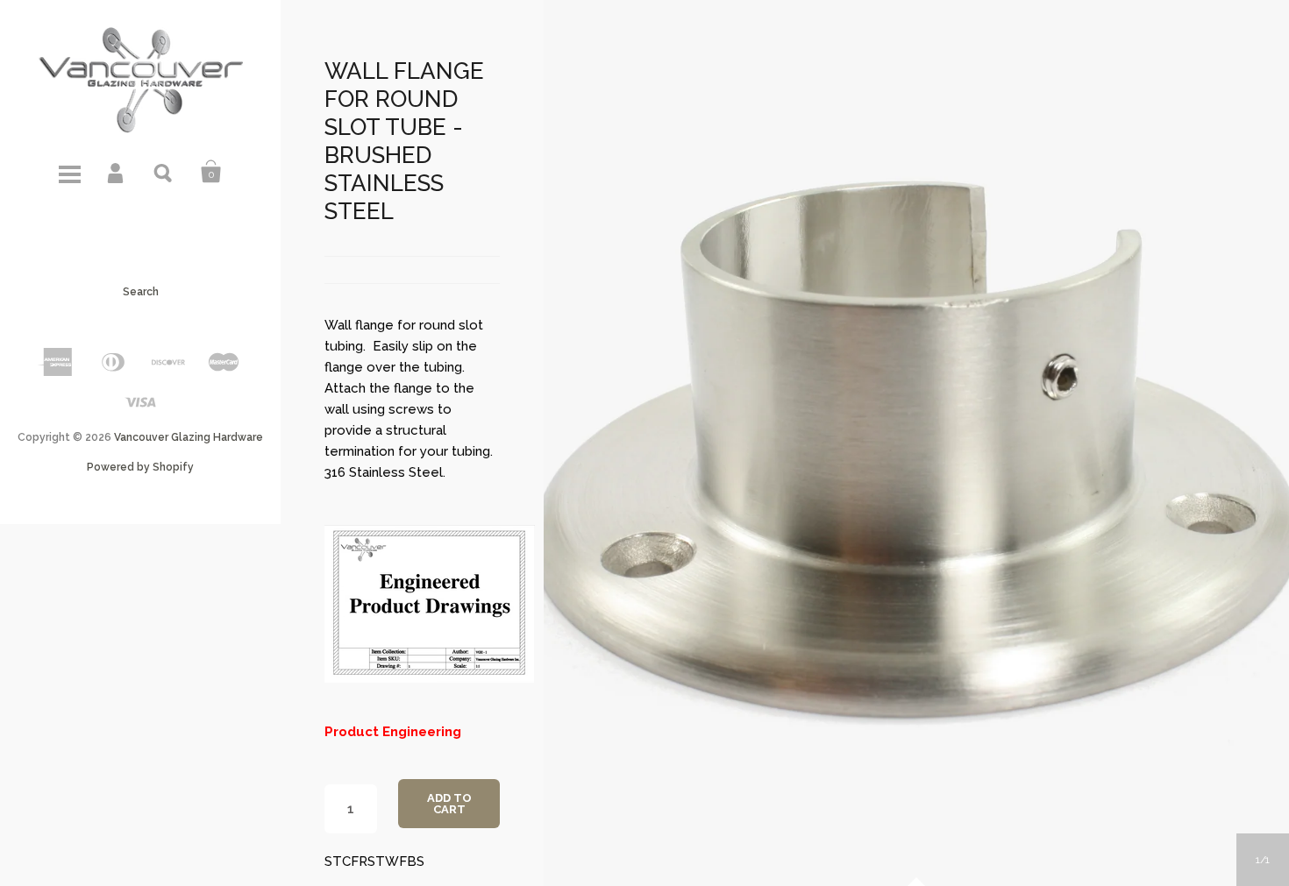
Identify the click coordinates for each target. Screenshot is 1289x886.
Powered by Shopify (140, 467)
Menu (69, 172)
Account (116, 172)
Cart (211, 172)
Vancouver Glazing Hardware (188, 437)
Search (164, 172)
